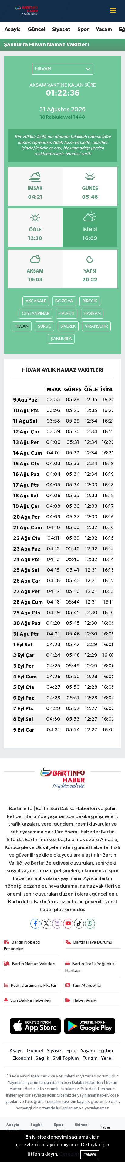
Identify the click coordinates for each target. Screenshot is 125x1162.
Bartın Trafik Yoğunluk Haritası (90, 967)
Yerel (107, 1058)
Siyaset (61, 29)
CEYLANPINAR (35, 313)
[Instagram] (57, 924)
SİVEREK (68, 326)
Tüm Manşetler (87, 985)
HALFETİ (66, 313)
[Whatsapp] (90, 924)
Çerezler (69, 1154)
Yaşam (104, 29)
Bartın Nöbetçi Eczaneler (22, 945)
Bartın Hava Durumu (92, 942)
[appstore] (35, 1027)
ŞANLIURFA (61, 338)
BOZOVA (64, 301)
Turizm (90, 1058)
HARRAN (92, 313)
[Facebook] (35, 924)
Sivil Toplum (65, 1058)
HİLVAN (22, 326)
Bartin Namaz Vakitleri (33, 964)
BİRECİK (90, 301)
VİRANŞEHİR (96, 326)
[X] (46, 924)
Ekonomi (22, 1058)
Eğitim (105, 1050)
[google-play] (90, 1027)
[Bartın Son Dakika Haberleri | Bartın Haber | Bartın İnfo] (26, 10)
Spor (83, 29)
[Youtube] (68, 924)
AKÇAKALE (35, 301)
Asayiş (12, 29)
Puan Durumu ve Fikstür (33, 985)
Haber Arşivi (85, 1000)
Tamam (90, 1154)
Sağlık (42, 1058)
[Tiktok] (79, 924)
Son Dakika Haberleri (30, 1000)
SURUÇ (44, 326)
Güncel (36, 29)
